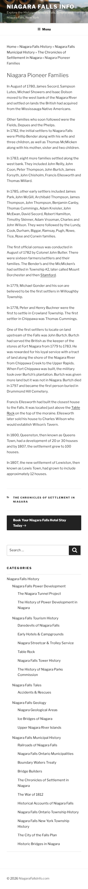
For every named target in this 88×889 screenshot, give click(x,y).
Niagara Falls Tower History (39, 661)
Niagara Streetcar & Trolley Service (46, 643)
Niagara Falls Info (40, 6)
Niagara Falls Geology (29, 703)
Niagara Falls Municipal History (36, 738)
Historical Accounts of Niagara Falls (46, 803)
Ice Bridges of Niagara (35, 719)
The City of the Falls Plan (37, 835)
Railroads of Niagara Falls (37, 745)
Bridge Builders (30, 771)
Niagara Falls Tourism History (35, 618)
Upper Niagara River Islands (39, 728)
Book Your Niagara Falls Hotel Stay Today (39, 522)
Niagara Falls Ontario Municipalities (46, 754)
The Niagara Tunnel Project (39, 594)
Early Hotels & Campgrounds (41, 634)
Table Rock (26, 652)
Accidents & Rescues (34, 692)
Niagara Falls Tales (27, 685)
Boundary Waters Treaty (37, 762)
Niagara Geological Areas (38, 710)
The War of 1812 (30, 795)
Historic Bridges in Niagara (39, 844)
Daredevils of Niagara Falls (39, 625)
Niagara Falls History (35, 47)
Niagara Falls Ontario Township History (48, 812)
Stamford (48, 275)
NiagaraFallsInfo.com (34, 878)
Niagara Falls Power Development (39, 586)
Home (11, 47)
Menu (46, 29)
